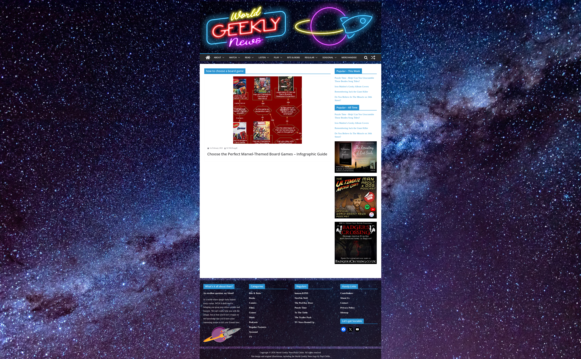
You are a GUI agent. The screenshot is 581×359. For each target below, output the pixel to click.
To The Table (301, 312)
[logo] (222, 328)
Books (252, 298)
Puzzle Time (301, 308)
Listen (262, 57)
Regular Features (257, 327)
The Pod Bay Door (304, 303)
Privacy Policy (347, 308)
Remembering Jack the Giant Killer (351, 91)
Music (252, 317)
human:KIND (301, 293)
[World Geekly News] (290, 3)
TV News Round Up (304, 322)
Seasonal (327, 57)
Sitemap (344, 312)
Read (247, 57)
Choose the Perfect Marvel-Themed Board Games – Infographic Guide (267, 153)
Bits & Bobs (293, 57)
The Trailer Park (303, 317)
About (217, 57)
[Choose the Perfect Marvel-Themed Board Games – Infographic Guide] (267, 110)
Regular (309, 57)
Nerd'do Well (301, 298)
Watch (233, 57)
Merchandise (349, 57)
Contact (344, 303)
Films (251, 308)
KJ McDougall (231, 148)
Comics (252, 303)
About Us (345, 298)
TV (250, 337)
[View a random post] (373, 57)
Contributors (346, 293)
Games (252, 312)
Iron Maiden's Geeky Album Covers (352, 86)
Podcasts (253, 322)
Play (276, 57)
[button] (222, 57)
